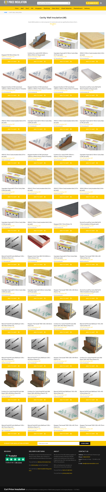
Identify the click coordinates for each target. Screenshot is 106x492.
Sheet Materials (66, 8)
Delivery (87, 8)
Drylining (47, 8)
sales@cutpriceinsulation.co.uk (90, 463)
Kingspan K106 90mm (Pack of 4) (10, 55)
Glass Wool (55, 8)
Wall (22, 8)
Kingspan (38, 8)
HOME (5, 12)
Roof (27, 8)
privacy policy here (67, 473)
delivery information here (44, 462)
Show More (53, 24)
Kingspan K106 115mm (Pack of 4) (63, 224)
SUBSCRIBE (85, 443)
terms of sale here (67, 470)
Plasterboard (78, 8)
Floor (17, 8)
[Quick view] (23, 35)
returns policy (34, 465)
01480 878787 (86, 457)
